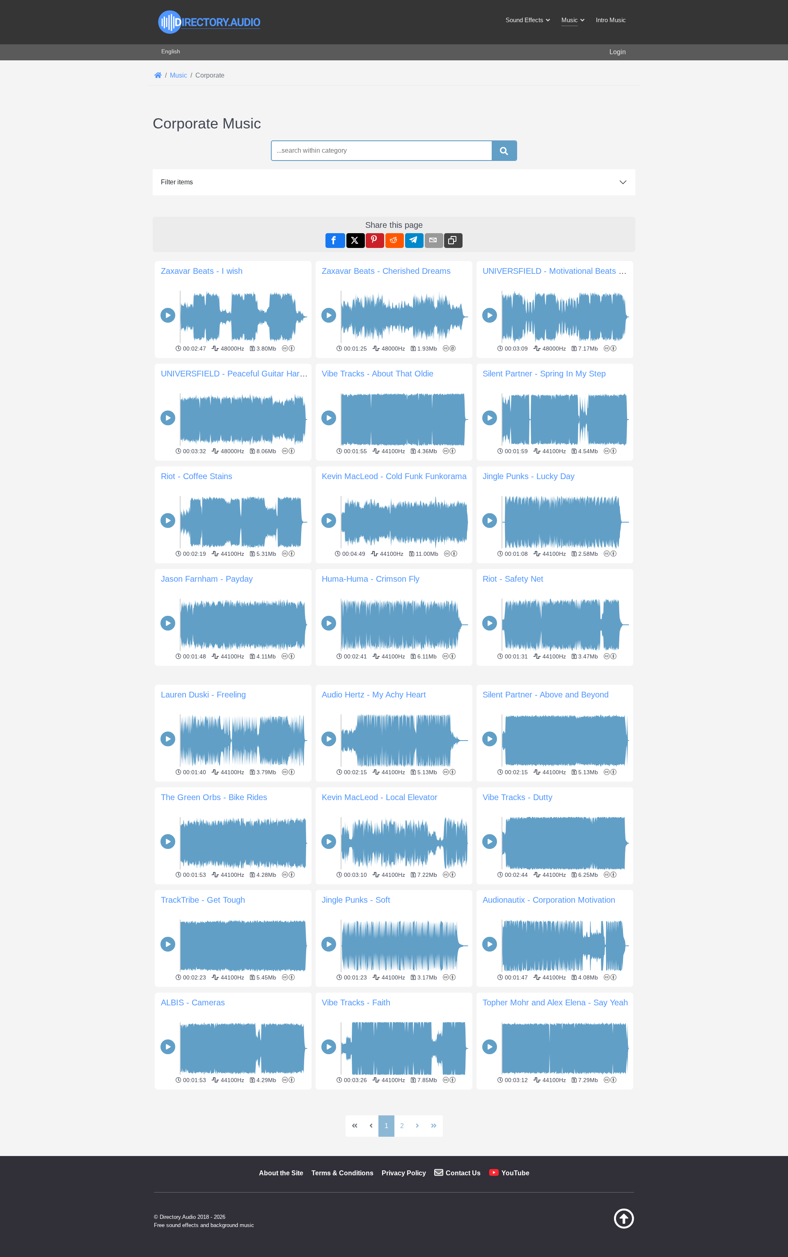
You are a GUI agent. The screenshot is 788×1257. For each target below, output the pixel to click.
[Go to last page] (434, 1126)
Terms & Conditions (342, 1173)
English (170, 51)
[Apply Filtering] (504, 151)
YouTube (515, 1173)
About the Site (281, 1173)
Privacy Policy (404, 1173)
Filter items (177, 182)
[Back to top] (603, 1226)
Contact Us (463, 1173)
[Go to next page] (417, 1126)
